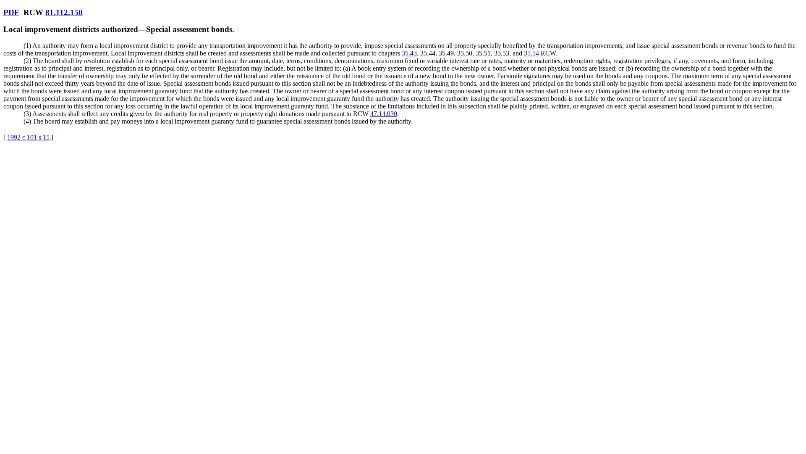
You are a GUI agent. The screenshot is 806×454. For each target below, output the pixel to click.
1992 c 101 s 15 (28, 137)
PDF (11, 12)
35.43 (409, 53)
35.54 (531, 53)
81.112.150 (64, 12)
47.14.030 (383, 113)
